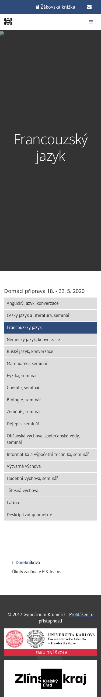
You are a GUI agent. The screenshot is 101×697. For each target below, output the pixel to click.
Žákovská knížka (57, 7)
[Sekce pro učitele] (89, 7)
